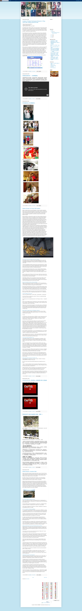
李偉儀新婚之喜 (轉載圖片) (28, 103)
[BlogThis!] (37, 71)
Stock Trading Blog (53, 67)
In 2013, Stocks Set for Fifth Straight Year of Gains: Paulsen (30, 259)
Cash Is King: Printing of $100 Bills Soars (28, 337)
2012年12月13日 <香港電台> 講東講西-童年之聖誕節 (34, 380)
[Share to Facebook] (39, 71)
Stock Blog (52, 44)
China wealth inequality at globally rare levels (28, 499)
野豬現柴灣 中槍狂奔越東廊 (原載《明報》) (32, 414)
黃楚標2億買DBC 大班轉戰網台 (30, 75)
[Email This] (36, 71)
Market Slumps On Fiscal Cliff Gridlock (31, 208)
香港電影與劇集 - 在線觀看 (54, 40)
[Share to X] (38, 71)
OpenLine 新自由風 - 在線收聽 (54, 52)
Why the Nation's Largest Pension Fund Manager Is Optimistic (31, 310)
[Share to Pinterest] (40, 71)
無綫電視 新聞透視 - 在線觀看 (54, 53)
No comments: (34, 71)
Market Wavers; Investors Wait (29, 471)
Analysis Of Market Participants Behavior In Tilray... (55, 33)
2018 (51, 30)
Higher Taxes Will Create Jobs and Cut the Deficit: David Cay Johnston (32, 525)
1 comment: (33, 98)
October (53, 31)
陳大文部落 (52, 66)
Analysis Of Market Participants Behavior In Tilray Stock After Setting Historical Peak (33, 22)
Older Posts (45, 577)
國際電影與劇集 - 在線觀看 (54, 41)
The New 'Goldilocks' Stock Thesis (27, 293)
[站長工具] (49, 602)
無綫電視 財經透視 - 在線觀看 (54, 54)
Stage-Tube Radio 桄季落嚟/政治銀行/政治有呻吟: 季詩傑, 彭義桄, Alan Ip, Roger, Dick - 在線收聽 (55, 49)
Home (33, 577)
